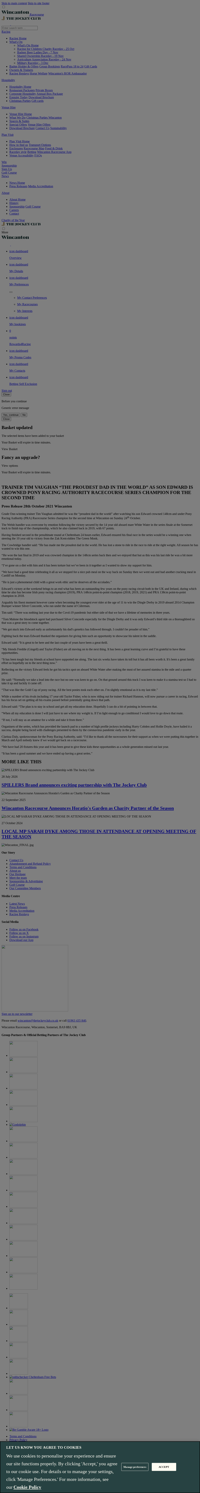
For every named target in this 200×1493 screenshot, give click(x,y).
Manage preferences (134, 1466)
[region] (100, 1467)
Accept (164, 1466)
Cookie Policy (27, 1487)
